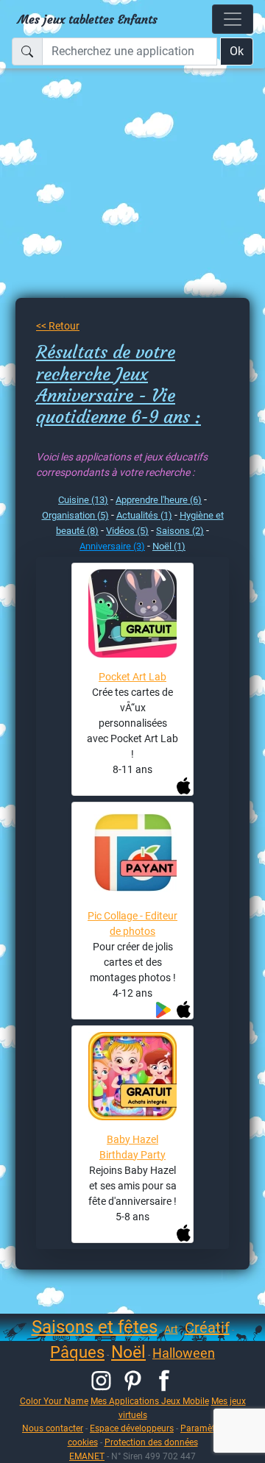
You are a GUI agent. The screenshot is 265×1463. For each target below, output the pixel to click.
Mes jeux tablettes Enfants (88, 19)
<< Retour (58, 326)
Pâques (77, 1352)
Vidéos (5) (127, 530)
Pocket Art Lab (132, 677)
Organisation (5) (75, 515)
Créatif (207, 1327)
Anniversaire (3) (112, 546)
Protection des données (151, 1442)
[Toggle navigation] (232, 19)
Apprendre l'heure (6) (159, 499)
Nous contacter (52, 1428)
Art (171, 1329)
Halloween (183, 1353)
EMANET (87, 1456)
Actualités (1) (144, 515)
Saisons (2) (180, 530)
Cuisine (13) (83, 499)
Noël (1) (169, 546)
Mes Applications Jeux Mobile (150, 1400)
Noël (128, 1352)
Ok (237, 51)
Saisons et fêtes (95, 1327)
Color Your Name (54, 1400)
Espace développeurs (132, 1428)
